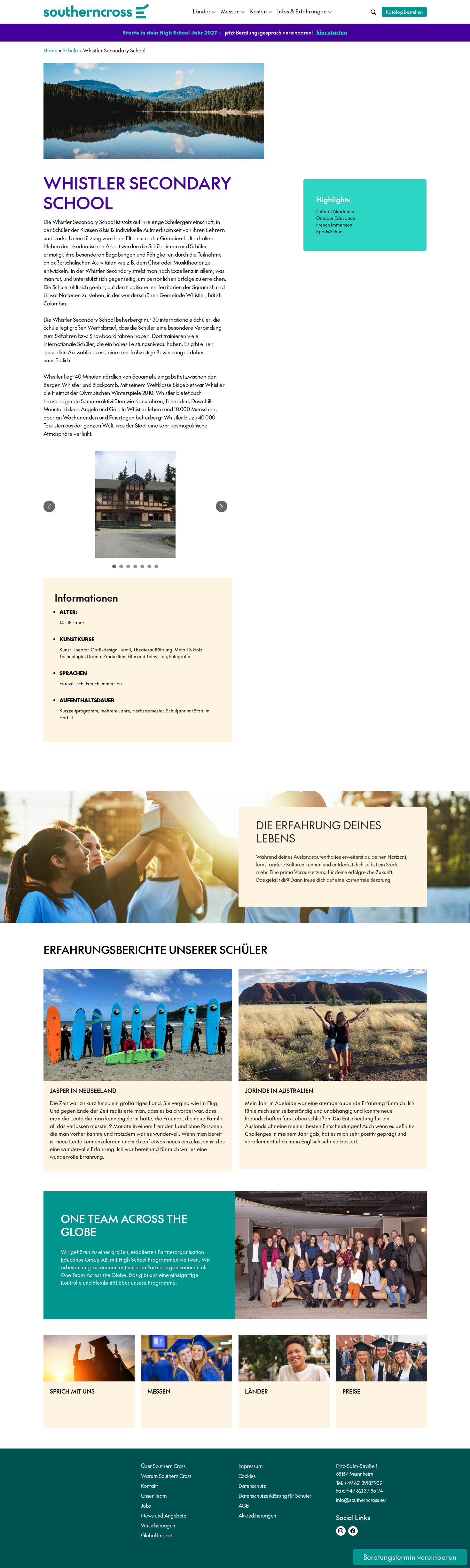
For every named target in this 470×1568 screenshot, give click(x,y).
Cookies (247, 1475)
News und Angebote (163, 1515)
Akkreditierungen (257, 1515)
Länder (202, 11)
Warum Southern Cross (166, 1475)
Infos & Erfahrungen (302, 11)
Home (50, 50)
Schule (70, 50)
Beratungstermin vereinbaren (410, 1557)
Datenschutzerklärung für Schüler (275, 1495)
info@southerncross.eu (361, 1499)
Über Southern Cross (163, 1465)
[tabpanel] (135, 506)
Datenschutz (252, 1485)
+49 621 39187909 (363, 1482)
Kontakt (149, 1485)
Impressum (251, 1465)
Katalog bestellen (404, 11)
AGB (244, 1505)
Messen (230, 11)
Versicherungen (158, 1525)
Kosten (258, 11)
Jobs (146, 1505)
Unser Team (154, 1495)
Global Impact (157, 1535)
